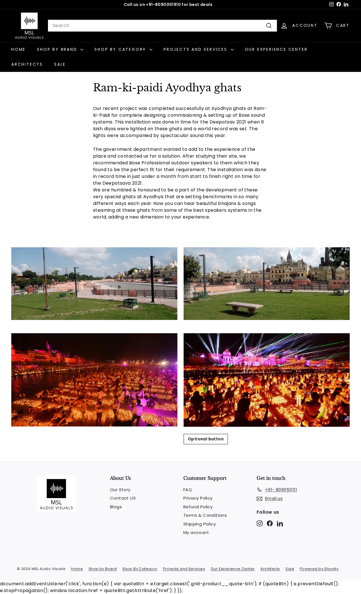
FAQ (187, 490)
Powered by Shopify (319, 568)
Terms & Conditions (205, 515)
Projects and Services (196, 49)
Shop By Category (121, 49)
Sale (60, 64)
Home (18, 49)
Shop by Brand (58, 49)
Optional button (206, 439)
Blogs (116, 507)
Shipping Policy (199, 524)
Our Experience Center (276, 49)
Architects (27, 64)
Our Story (120, 490)
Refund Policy (198, 507)
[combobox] (162, 26)
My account (196, 532)
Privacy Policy (198, 498)
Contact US (123, 498)
